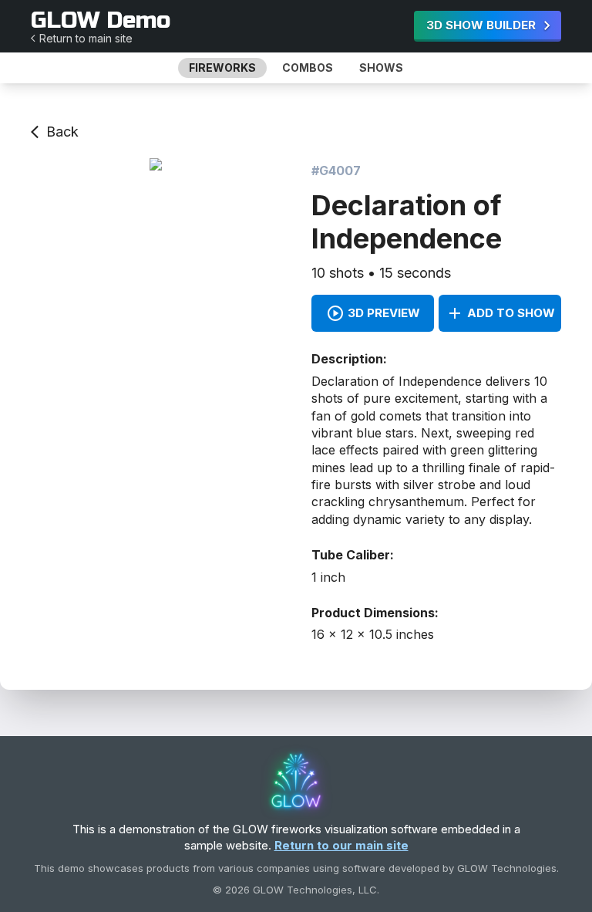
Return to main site (86, 38)
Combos (307, 67)
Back (62, 131)
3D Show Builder (481, 25)
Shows (381, 67)
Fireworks (222, 67)
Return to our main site (341, 845)
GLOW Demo (100, 20)
